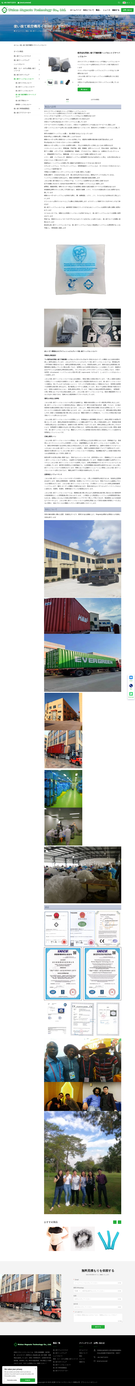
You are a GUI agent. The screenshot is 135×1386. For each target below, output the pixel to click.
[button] (115, 1222)
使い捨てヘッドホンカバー (24, 91)
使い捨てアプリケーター (22, 113)
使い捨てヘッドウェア (21, 60)
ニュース (106, 10)
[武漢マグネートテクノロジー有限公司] (33, 10)
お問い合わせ (127, 10)
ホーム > (17, 45)
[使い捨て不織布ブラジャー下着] (56, 1239)
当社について (88, 10)
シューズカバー (19, 64)
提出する (98, 1327)
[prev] (45, 82)
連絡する (115, 10)
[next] (72, 82)
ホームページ (75, 10)
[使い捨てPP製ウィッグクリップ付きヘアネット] (109, 1239)
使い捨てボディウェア (21, 75)
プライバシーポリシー (89, 1382)
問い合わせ (84, 89)
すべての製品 (18, 51)
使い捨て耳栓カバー (22, 100)
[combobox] (77, 1291)
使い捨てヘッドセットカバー (39, 31)
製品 (98, 10)
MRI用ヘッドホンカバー (23, 104)
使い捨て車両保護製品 (21, 108)
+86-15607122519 (9, 3)
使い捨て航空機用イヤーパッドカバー (61, 31)
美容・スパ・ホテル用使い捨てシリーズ (25, 69)
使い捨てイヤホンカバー (24, 83)
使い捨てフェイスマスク (22, 56)
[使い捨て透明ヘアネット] (83, 1239)
